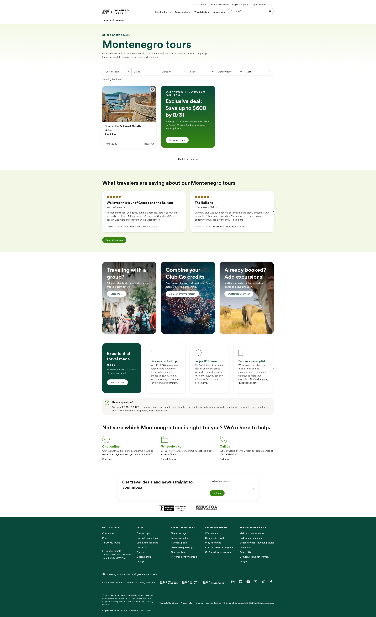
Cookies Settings (213, 602)
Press (105, 538)
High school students (251, 538)
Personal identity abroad (184, 556)
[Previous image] (147, 118)
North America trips (147, 538)
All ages (244, 561)
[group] (144, 212)
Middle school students (252, 533)
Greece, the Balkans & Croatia (143, 226)
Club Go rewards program (219, 547)
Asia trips (141, 552)
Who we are (211, 533)
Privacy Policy (187, 602)
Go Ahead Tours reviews (218, 552)
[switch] (152, 89)
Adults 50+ (245, 552)
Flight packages (179, 533)
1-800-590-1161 (130, 407)
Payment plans (179, 542)
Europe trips (143, 533)
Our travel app (178, 552)
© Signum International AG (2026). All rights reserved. (248, 602)
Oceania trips (144, 556)
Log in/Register (259, 4)
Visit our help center (219, 4)
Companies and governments (255, 556)
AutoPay (199, 375)
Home (105, 20)
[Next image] (153, 118)
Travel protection (180, 538)
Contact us (108, 533)
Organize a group (240, 4)
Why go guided (213, 542)
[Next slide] (273, 212)
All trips (141, 561)
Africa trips (142, 547)
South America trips (147, 542)
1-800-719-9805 (111, 542)
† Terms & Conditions (168, 602)
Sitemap (199, 602)
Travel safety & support (183, 547)
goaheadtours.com (147, 574)
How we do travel (214, 538)
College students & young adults (257, 542)
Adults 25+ (245, 547)
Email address (220, 481)
